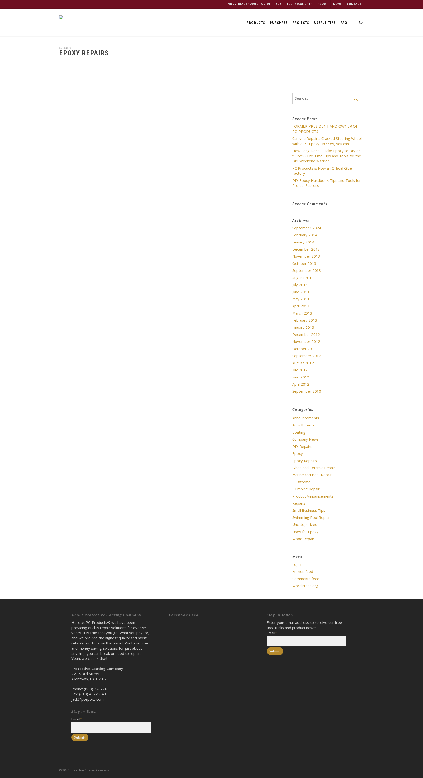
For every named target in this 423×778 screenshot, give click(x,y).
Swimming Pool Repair (311, 517)
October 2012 (304, 348)
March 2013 (302, 313)
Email (76, 719)
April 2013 (300, 306)
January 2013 (303, 327)
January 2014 (303, 242)
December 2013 (306, 249)
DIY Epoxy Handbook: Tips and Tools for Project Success (175, 85)
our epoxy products (173, 117)
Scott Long (97, 99)
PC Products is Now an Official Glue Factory (322, 171)
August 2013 (303, 277)
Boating (298, 432)
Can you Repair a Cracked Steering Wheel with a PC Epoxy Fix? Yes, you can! (327, 141)
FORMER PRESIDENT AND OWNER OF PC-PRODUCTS (325, 129)
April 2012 (300, 384)
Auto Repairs (303, 425)
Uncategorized (149, 99)
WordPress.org (305, 585)
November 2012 (306, 341)
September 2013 (306, 270)
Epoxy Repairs (122, 99)
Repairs (298, 503)
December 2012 (306, 334)
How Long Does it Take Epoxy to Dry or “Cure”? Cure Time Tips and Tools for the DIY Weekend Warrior (326, 155)
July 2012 (300, 369)
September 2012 (306, 355)
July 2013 (300, 284)
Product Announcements (313, 496)
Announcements (305, 417)
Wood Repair (303, 538)
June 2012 (300, 377)
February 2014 (304, 234)
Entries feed (302, 571)
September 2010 (306, 391)
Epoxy (297, 453)
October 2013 (304, 263)
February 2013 (304, 320)
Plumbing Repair (306, 488)
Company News (305, 439)
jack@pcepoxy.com (87, 699)
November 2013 (306, 256)
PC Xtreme (301, 481)
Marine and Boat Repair (312, 474)
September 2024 (306, 227)
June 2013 (300, 291)
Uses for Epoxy (305, 531)
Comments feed (305, 578)
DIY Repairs (302, 446)
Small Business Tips (308, 510)
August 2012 (303, 362)
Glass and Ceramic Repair (313, 467)
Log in (297, 564)
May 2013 (300, 298)
